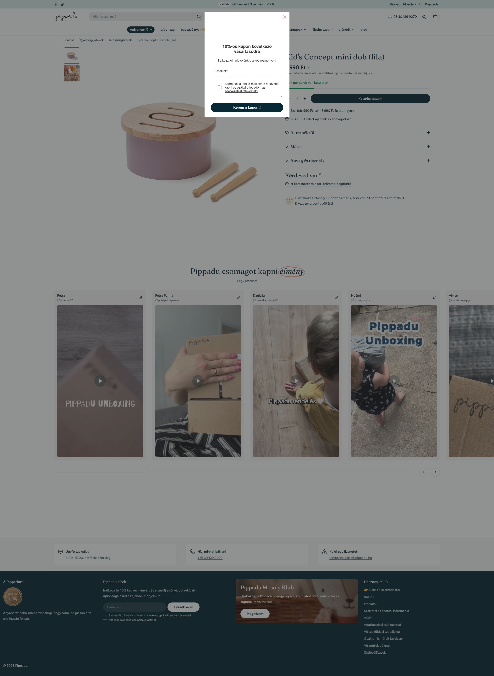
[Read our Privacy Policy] (281, 96)
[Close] (284, 17)
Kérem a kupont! (247, 107)
